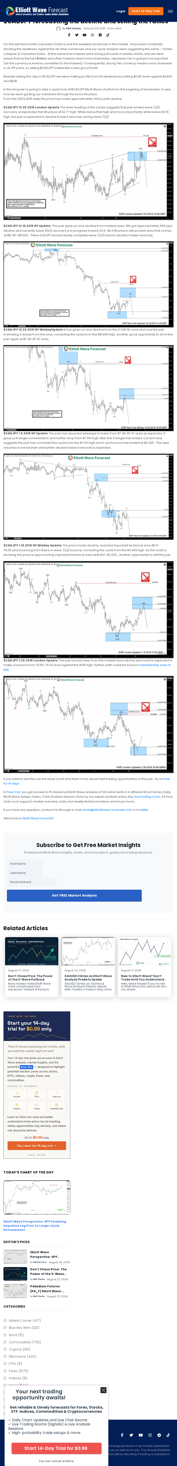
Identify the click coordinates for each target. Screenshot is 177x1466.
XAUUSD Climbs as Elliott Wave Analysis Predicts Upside (88, 977)
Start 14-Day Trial (146, 11)
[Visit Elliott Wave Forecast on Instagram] (150, 1435)
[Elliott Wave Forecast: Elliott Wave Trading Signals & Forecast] (37, 11)
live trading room (147, 797)
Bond (16, 1335)
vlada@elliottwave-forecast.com (107, 810)
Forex (18, 1371)
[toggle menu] (170, 11)
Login (121, 11)
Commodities (25, 1342)
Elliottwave (23, 1356)
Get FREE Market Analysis (74, 895)
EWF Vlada (73, 28)
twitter (144, 810)
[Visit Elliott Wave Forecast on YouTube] (141, 1435)
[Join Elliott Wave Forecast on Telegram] (159, 1435)
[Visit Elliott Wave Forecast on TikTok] (168, 1435)
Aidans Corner (25, 1320)
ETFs (15, 1363)
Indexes (18, 1378)
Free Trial (13, 792)
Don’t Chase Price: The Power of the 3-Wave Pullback (30, 977)
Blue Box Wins (24, 1327)
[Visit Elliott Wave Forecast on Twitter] (131, 1435)
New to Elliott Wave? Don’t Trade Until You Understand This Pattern (142, 979)
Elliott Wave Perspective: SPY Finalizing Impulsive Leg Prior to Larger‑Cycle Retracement (34, 1226)
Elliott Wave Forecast (37, 818)
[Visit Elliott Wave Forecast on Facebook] (122, 1435)
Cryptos (19, 1349)
